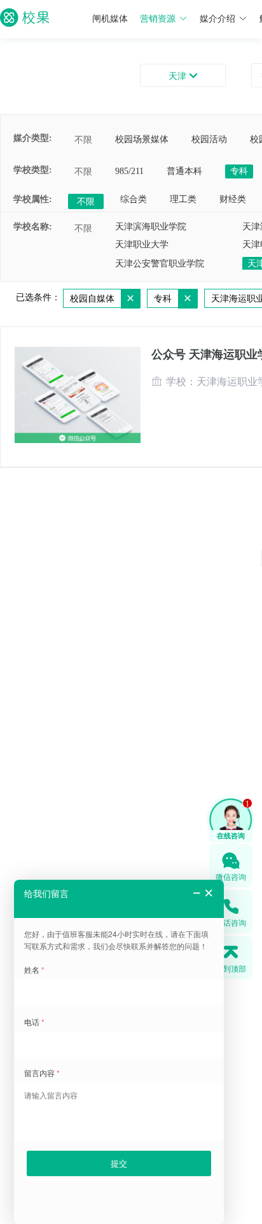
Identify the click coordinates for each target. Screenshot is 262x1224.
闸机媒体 (110, 19)
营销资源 (158, 19)
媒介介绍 (217, 19)
